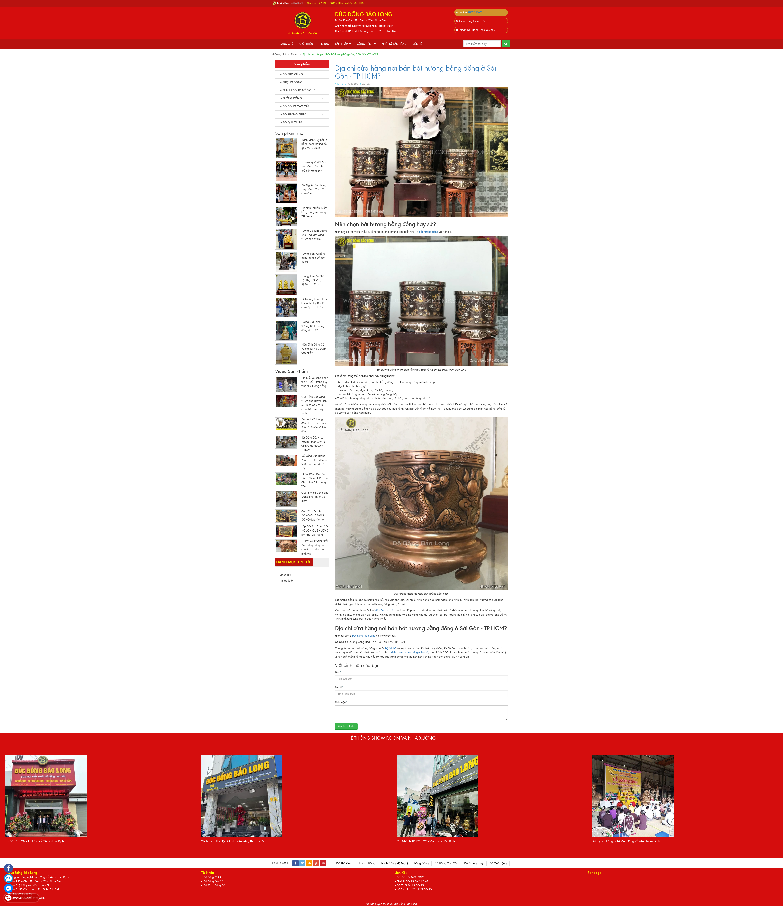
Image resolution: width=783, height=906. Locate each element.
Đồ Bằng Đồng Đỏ (214, 885)
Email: (339, 687)
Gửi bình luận (346, 726)
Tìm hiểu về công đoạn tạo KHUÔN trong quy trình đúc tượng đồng (314, 382)
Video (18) (285, 574)
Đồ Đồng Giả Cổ (213, 881)
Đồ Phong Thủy (294, 114)
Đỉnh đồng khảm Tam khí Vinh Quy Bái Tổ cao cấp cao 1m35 (314, 303)
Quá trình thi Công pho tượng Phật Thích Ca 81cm (314, 496)
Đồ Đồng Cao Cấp (296, 106)
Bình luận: (341, 702)
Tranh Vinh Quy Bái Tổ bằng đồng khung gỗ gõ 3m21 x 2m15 (314, 144)
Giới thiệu (306, 43)
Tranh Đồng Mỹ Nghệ (299, 90)
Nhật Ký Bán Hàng (394, 43)
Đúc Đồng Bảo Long (363, 635)
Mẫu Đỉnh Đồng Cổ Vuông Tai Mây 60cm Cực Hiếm (313, 348)
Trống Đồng (292, 98)
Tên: (338, 672)
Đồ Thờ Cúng (293, 74)
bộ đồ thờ (390, 648)
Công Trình (365, 43)
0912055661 (475, 12)
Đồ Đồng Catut (212, 877)
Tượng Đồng (292, 82)
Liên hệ (417, 43)
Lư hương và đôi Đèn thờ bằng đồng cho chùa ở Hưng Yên (313, 166)
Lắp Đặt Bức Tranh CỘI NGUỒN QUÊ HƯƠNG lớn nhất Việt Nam (315, 530)
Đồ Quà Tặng (292, 122)
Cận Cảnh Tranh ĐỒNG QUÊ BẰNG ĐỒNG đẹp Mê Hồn (313, 515)
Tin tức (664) (287, 580)
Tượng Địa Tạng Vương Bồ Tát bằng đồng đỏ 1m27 (312, 326)
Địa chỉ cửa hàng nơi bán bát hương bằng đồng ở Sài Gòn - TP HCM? (415, 72)
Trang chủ (285, 43)
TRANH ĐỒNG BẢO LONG (412, 881)
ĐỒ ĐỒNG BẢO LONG (410, 877)
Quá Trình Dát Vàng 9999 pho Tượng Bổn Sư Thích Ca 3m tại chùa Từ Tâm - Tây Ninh (314, 405)
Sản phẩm (341, 43)
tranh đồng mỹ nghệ (416, 652)
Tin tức (324, 43)
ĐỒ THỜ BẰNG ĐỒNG (410, 885)
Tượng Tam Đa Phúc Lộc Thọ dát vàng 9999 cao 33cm (313, 280)
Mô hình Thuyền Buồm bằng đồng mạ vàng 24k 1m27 (314, 212)
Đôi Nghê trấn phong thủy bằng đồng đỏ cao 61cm (313, 189)
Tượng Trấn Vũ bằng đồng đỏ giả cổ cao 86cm (313, 257)
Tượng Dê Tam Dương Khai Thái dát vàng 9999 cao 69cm (314, 234)
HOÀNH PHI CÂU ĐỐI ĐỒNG (414, 889)
